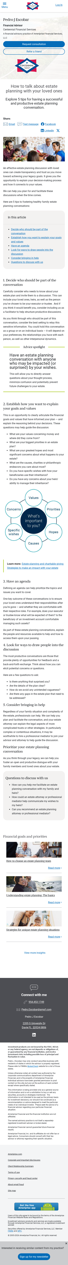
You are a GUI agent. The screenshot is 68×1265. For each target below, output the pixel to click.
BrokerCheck (33, 1066)
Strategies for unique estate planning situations (33, 929)
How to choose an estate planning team (28, 861)
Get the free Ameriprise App (36, 1206)
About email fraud (16, 1184)
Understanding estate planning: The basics (30, 895)
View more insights (34, 952)
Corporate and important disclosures (24, 1160)
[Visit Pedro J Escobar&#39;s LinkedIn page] (34, 1035)
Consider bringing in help (25, 258)
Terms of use (14, 1172)
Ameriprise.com (15, 1154)
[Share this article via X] (58, 130)
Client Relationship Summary (21, 1166)
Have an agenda (20, 245)
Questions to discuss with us (27, 262)
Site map (12, 1190)
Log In (59, 4)
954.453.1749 (36, 1002)
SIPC (20, 1231)
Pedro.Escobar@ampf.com (36, 1009)
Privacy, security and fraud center (22, 1178)
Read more (54, 867)
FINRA (10, 1231)
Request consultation (34, 44)
